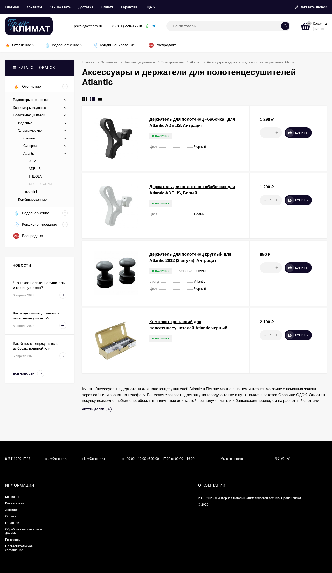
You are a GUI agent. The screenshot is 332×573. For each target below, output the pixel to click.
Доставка (85, 7)
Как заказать (60, 7)
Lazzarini (30, 192)
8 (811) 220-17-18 (127, 26)
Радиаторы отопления (30, 100)
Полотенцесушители (139, 62)
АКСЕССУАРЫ (40, 184)
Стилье (29, 138)
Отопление (109, 62)
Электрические (172, 62)
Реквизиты (13, 540)
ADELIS (35, 169)
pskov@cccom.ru (93, 459)
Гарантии (129, 7)
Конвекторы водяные (29, 108)
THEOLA (35, 176)
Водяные (25, 123)
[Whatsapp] (148, 26)
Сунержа (30, 146)
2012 (32, 161)
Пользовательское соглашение (19, 548)
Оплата (107, 7)
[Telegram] (154, 26)
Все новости (24, 373)
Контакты (34, 7)
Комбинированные (32, 199)
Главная (12, 7)
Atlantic (195, 62)
